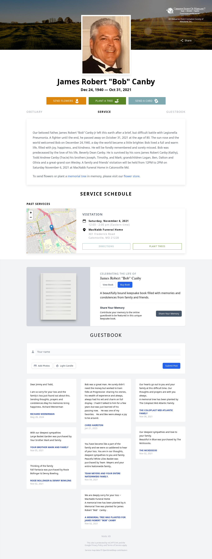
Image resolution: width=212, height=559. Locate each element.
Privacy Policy (97, 545)
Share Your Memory (169, 313)
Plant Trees (157, 246)
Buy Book (125, 284)
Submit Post (171, 365)
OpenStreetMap (109, 550)
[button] (51, 228)
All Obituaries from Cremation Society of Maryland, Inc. (186, 20)
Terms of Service (114, 545)
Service (104, 112)
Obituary (34, 112)
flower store (132, 176)
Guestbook (175, 112)
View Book (108, 284)
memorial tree (77, 176)
